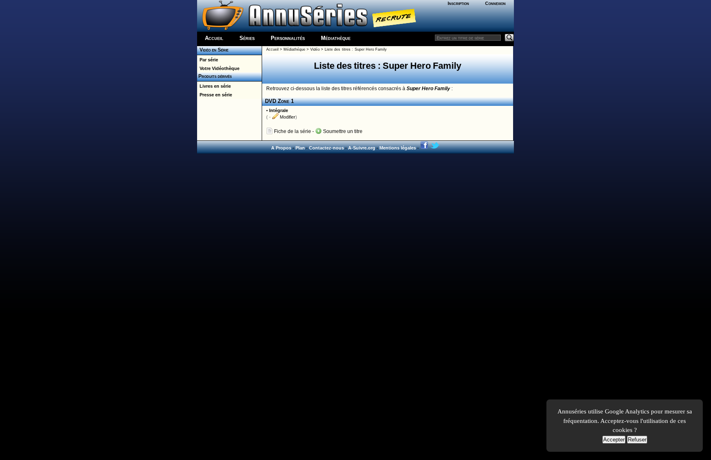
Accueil (214, 38)
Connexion (495, 3)
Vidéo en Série (212, 50)
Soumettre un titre (342, 131)
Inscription (458, 3)
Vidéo (315, 49)
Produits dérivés (214, 76)
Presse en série (214, 94)
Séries (247, 38)
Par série (207, 59)
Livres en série (214, 86)
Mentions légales (397, 147)
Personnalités (288, 38)
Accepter (614, 440)
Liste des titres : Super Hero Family (356, 49)
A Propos (281, 147)
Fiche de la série (292, 131)
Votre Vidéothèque (218, 68)
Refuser (637, 440)
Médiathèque (336, 38)
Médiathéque (294, 49)
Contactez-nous (326, 147)
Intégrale (278, 110)
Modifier (287, 116)
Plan (300, 147)
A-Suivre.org (361, 147)
